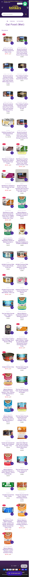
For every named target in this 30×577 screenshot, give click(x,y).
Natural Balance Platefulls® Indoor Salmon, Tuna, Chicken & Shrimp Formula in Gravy (8, 392)
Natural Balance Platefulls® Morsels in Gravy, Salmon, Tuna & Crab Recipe (8, 472)
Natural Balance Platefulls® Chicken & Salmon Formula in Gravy (22, 316)
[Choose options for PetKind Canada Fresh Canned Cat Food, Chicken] (12, 126)
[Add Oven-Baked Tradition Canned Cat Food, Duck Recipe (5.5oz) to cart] (26, 69)
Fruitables (22, 237)
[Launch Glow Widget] (25, 4)
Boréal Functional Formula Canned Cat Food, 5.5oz (8, 50)
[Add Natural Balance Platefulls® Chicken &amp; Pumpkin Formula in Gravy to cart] (26, 206)
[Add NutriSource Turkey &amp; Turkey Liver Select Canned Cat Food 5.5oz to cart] (12, 152)
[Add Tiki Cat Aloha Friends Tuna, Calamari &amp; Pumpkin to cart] (26, 463)
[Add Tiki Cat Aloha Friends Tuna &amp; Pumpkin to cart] (26, 360)
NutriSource (8, 157)
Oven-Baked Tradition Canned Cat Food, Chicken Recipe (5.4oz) (22, 106)
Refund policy (4, 574)
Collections (12, 21)
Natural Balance (22, 210)
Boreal (21, 183)
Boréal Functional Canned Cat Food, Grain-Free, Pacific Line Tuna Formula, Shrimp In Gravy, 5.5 (22, 135)
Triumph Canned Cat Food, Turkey (8, 495)
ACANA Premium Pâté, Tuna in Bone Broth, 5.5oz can (8, 266)
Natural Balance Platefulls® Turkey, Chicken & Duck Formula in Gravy (8, 550)
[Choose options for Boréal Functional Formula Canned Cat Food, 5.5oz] (12, 43)
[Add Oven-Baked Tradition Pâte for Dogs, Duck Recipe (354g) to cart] (12, 332)
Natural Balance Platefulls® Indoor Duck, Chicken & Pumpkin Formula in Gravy (21, 523)
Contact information (24, 574)
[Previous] (2, 2)
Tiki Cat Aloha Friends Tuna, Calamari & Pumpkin (22, 471)
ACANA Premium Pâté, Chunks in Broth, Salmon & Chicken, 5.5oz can (22, 266)
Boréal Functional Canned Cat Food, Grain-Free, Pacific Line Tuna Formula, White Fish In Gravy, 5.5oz (8, 79)
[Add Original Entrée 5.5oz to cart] (12, 360)
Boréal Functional (8, 47)
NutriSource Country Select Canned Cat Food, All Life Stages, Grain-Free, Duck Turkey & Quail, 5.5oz (22, 161)
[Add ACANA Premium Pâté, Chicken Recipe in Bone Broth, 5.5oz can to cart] (12, 283)
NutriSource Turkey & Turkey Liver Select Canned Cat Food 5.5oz (8, 161)
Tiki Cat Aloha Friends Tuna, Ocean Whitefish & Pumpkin (22, 391)
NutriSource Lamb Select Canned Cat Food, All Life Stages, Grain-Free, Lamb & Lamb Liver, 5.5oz (8, 215)
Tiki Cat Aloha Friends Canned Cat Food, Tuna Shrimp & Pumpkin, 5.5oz (22, 418)
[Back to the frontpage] (7, 21)
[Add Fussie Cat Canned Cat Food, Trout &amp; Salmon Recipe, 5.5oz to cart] (12, 436)
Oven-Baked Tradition (22, 74)
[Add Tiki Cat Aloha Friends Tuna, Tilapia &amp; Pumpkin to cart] (12, 307)
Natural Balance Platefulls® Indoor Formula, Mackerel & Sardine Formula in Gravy (8, 419)
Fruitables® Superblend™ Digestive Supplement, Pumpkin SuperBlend (22, 241)
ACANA (8, 262)
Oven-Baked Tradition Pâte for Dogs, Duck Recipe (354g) (8, 340)
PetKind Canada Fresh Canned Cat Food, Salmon (22, 291)
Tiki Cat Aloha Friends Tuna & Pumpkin (22, 367)
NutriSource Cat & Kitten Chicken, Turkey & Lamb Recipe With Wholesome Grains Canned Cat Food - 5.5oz (22, 342)
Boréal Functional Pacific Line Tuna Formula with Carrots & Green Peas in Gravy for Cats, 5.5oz (22, 188)
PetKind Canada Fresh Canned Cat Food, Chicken (8, 133)
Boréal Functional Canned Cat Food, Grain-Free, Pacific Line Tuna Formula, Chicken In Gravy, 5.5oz (8, 107)
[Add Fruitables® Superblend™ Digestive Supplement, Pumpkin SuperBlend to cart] (26, 233)
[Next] (28, 2)
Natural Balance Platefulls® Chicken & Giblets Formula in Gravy (8, 241)
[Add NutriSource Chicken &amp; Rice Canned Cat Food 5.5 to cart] (12, 179)
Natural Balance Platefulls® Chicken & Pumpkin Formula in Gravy (22, 214)
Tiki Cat (8, 311)
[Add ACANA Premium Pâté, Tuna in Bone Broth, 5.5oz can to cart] (12, 258)
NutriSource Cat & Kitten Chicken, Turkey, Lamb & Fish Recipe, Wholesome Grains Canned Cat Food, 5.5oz (8, 523)
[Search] (26, 14)
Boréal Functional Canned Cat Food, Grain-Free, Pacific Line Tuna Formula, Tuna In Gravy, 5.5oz (22, 52)
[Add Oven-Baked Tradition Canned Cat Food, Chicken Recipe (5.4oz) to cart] (26, 97)
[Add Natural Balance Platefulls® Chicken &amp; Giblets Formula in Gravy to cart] (12, 233)
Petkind (8, 130)
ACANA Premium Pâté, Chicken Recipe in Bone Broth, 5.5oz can (8, 291)
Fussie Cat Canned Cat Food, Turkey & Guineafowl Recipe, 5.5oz (22, 497)
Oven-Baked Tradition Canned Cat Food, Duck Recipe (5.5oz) (22, 77)
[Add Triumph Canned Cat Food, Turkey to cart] (12, 488)
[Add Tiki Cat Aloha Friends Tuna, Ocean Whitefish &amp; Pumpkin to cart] (26, 383)
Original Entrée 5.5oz (8, 367)
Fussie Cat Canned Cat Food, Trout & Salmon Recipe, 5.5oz (8, 444)
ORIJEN (8, 365)
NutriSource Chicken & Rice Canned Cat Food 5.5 (8, 187)
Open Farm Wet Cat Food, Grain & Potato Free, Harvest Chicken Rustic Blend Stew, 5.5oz (22, 445)
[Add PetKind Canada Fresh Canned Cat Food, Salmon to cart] (26, 283)
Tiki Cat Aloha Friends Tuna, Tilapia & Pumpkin (8, 315)
